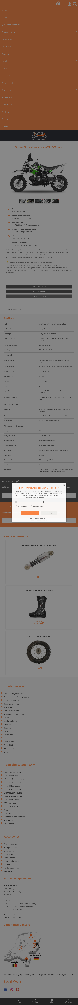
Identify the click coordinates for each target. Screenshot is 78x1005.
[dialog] (39, 502)
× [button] (64, 485)
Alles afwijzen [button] (49, 513)
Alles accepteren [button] (30, 513)
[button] (39, 518)
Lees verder (48, 497)
